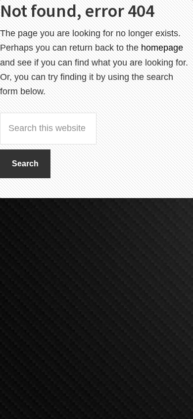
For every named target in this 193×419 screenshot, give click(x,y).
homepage (162, 48)
